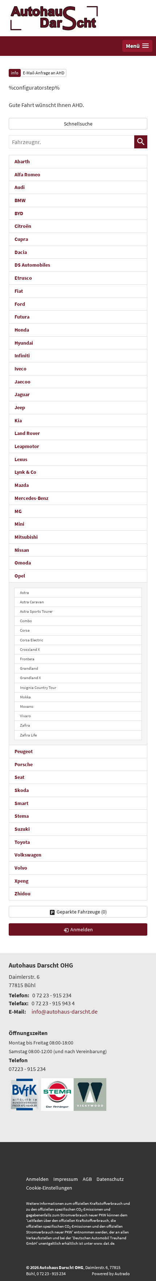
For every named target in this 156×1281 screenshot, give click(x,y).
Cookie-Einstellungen (49, 1187)
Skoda (22, 790)
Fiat (19, 291)
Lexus (21, 459)
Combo (26, 620)
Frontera (27, 658)
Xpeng (21, 881)
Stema (22, 816)
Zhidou (22, 893)
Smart (21, 803)
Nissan (22, 550)
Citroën (23, 226)
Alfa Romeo (27, 174)
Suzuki (22, 829)
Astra (24, 592)
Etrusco (23, 278)
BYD (19, 213)
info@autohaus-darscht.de (65, 1011)
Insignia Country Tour (38, 687)
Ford (20, 304)
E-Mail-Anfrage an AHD (43, 72)
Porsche (24, 764)
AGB (87, 1179)
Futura (22, 316)
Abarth (22, 161)
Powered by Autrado (111, 1273)
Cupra (21, 239)
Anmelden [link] (81, 929)
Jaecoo (22, 381)
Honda (22, 330)
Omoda (23, 562)
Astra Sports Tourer (36, 611)
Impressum (65, 1179)
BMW (20, 200)
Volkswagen (28, 854)
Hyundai (24, 343)
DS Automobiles (32, 265)
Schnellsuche (78, 123)
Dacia (21, 252)
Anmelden (37, 1179)
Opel (20, 575)
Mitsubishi (26, 537)
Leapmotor (27, 446)
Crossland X (30, 649)
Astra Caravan (32, 601)
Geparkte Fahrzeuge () (82, 911)
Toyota (22, 842)
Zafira (25, 725)
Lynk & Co (25, 472)
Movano (26, 706)
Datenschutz (110, 1179)
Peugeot (24, 751)
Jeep (20, 407)
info (15, 72)
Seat (19, 777)
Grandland (29, 668)
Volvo (21, 868)
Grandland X (30, 677)
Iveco (20, 368)
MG (18, 511)
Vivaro (25, 715)
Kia (18, 420)
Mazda (22, 485)
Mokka (25, 696)
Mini (19, 524)
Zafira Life (28, 735)
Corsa (25, 630)
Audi (20, 187)
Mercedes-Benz (31, 498)
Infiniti (22, 355)
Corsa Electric (31, 639)
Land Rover (27, 433)
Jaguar (22, 394)
